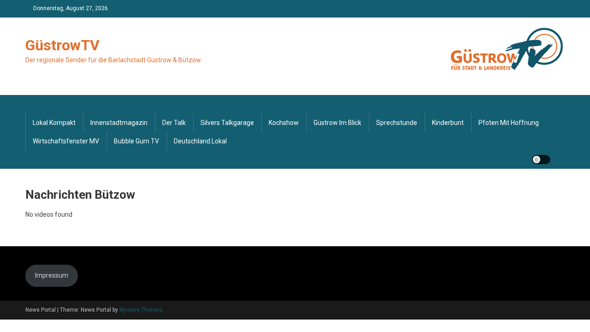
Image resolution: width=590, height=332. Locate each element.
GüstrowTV (62, 45)
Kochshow (284, 122)
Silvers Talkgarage (227, 122)
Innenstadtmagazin (119, 122)
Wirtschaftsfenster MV (66, 141)
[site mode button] (541, 159)
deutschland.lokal (200, 141)
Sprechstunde (396, 122)
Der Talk (174, 122)
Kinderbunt (448, 122)
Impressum (51, 275)
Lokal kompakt (54, 122)
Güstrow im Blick (337, 122)
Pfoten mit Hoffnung (508, 122)
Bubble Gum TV (136, 141)
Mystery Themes (140, 310)
